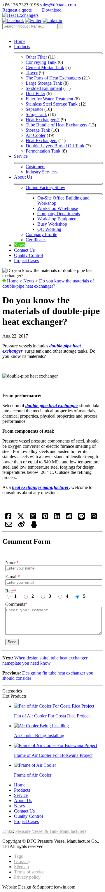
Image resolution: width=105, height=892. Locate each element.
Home (19, 41)
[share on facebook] (8, 518)
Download (52, 10)
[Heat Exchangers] (20, 15)
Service (21, 156)
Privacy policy (27, 877)
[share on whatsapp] (94, 518)
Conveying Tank (41, 62)
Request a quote (17, 10)
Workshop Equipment (57, 218)
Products (22, 46)
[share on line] (81, 518)
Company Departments (58, 213)
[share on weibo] (21, 526)
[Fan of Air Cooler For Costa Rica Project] (54, 706)
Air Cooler (36, 135)
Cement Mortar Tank (45, 67)
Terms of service (29, 871)
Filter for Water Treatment (49, 98)
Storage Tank (38, 130)
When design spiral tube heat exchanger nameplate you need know (45, 660)
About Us (23, 177)
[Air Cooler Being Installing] (41, 725)
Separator (34, 109)
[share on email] (8, 526)
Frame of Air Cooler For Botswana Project (53, 755)
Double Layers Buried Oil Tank (55, 145)
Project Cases (26, 260)
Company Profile (41, 234)
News (19, 244)
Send (12, 642)
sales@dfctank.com (58, 4)
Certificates (36, 239)
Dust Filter (35, 93)
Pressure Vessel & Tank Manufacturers (50, 831)
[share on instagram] (33, 518)
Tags (18, 856)
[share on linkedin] (57, 518)
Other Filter (36, 57)
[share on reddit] (69, 518)
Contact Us (24, 250)
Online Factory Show (45, 187)
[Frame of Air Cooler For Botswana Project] (55, 745)
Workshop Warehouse (57, 208)
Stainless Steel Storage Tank (52, 103)
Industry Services (41, 171)
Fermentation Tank (43, 150)
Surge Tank (36, 114)
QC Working (49, 229)
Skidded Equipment (44, 88)
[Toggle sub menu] (58, 53)
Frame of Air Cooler (32, 775)
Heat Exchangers (41, 140)
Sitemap (21, 866)
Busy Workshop (52, 224)
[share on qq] (34, 526)
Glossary (22, 861)
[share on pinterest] (45, 518)
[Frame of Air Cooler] (35, 765)
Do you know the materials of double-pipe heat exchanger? (48, 283)
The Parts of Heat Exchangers (53, 77)
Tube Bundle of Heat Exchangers (56, 124)
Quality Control (28, 255)
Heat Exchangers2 (43, 119)
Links (7, 831)
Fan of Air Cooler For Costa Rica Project (52, 715)
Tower (32, 72)
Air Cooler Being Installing (39, 735)
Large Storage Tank (44, 83)
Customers (35, 166)
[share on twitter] (20, 518)
